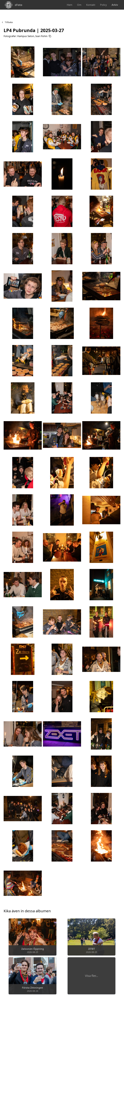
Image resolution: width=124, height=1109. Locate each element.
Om (79, 4)
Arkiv (115, 4)
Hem (69, 4)
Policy (103, 4)
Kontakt (90, 4)
